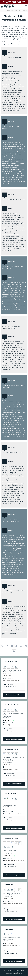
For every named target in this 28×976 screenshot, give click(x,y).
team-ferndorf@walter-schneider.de (14, 860)
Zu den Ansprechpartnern (14, 695)
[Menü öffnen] (25, 6)
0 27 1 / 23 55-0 (8, 720)
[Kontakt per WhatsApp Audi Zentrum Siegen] (14, 764)
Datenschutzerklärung (12, 972)
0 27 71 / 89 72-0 (8, 943)
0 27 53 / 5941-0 (8, 898)
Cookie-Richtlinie (22, 972)
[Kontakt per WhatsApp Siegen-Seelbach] (13, 809)
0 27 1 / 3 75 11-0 (8, 809)
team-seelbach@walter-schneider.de (14, 814)
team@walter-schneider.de (11, 680)
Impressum (3, 972)
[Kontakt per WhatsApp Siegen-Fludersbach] (13, 720)
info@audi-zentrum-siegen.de (12, 769)
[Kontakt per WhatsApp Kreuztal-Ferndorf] (14, 856)
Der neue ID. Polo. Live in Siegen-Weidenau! (14, 1)
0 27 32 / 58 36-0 (8, 856)
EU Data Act (19, 973)
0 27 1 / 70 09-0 (8, 675)
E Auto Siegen (14, 10)
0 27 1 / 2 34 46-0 (8, 764)
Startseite (8, 10)
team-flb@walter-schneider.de (12, 725)
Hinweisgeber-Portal (11, 973)
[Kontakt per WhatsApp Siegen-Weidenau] (13, 676)
